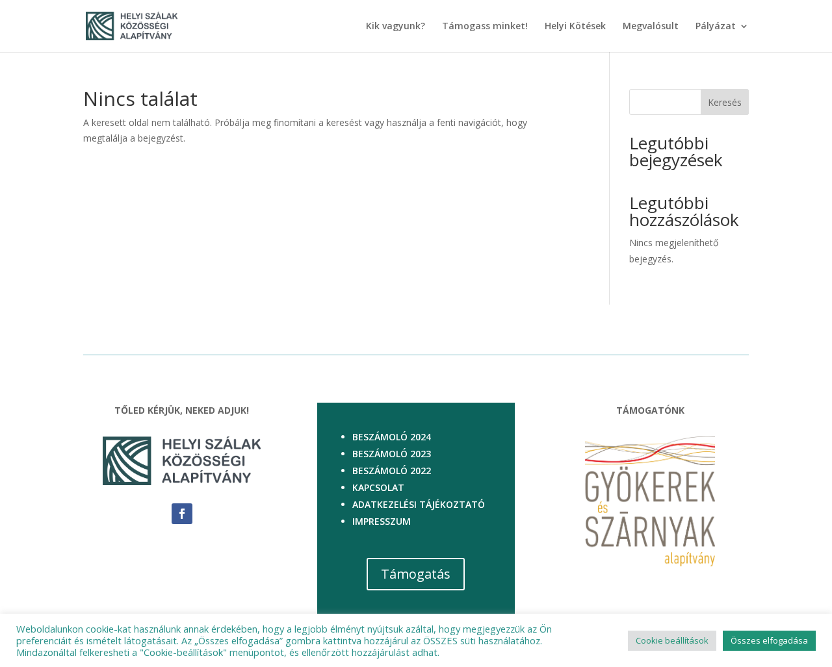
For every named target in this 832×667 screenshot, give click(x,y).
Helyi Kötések (575, 26)
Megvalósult (651, 26)
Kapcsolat (378, 487)
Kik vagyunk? (395, 26)
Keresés (725, 102)
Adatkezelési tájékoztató (418, 504)
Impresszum (381, 521)
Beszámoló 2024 (391, 437)
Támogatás (415, 574)
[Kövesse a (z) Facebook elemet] (182, 513)
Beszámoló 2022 (391, 470)
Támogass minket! (485, 26)
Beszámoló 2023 (391, 453)
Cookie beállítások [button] (672, 640)
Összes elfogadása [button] (769, 640)
